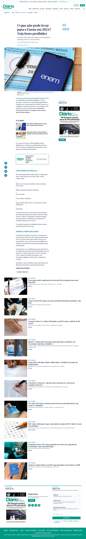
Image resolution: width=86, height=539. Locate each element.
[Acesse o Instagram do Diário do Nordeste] (29, 505)
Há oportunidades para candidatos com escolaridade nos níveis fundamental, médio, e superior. (48, 386)
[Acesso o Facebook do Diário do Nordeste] (32, 505)
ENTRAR (76, 5)
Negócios (6, 12)
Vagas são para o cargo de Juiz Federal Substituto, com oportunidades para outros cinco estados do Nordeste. (51, 428)
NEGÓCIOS (66, 8)
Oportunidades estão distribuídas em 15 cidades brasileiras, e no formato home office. (46, 407)
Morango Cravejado (42, 1)
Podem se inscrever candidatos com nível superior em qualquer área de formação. (45, 325)
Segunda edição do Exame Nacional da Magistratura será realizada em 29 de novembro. (46, 366)
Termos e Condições (68, 521)
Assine (21, 530)
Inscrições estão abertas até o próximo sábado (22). (39, 448)
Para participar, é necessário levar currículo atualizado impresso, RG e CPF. (43, 467)
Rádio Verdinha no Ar (24, 1)
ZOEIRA (71, 8)
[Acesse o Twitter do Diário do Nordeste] (35, 505)
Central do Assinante (30, 530)
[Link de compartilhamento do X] (5, 171)
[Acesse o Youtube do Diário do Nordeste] (39, 505)
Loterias (35, 12)
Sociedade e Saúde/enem (22, 272)
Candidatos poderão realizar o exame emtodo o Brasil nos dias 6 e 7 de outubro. (45, 284)
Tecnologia (30, 12)
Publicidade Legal (63, 1)
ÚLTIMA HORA (35, 8)
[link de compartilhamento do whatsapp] (5, 163)
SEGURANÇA (55, 8)
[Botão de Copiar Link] (5, 175)
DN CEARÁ (42, 8)
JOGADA (61, 8)
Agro (13, 12)
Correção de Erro (77, 530)
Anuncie (6, 530)
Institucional (41, 530)
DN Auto (17, 12)
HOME (30, 8)
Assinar (62, 139)
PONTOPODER (48, 8)
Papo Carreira (23, 12)
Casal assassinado (33, 1)
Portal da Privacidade (66, 530)
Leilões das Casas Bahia (52, 1)
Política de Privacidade (53, 530)
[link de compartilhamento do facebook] (5, 167)
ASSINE (82, 5)
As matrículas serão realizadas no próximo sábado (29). (39, 304)
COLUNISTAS (77, 8)
